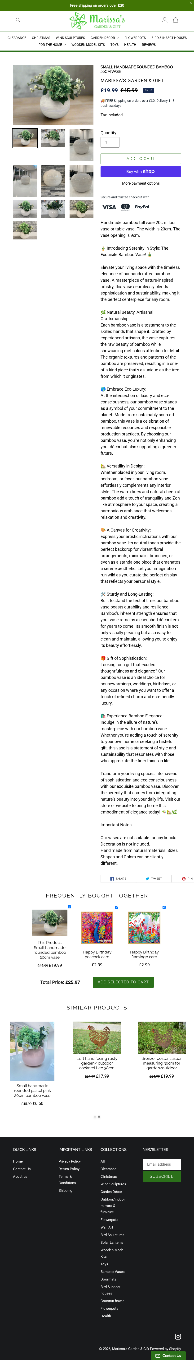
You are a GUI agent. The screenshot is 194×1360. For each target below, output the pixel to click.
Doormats (108, 1279)
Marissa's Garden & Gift (130, 1349)
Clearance (108, 1169)
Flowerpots (109, 1220)
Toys (104, 1264)
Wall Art (107, 1227)
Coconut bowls (112, 1301)
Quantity (108, 132)
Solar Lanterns (112, 1242)
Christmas (109, 1176)
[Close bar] (191, 3)
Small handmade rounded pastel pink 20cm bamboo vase (32, 1090)
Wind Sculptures (113, 1184)
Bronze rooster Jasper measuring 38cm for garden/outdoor (161, 1063)
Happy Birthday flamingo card (144, 954)
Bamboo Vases (113, 1272)
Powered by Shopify (165, 1349)
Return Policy (69, 1169)
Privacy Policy (70, 1161)
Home (18, 1161)
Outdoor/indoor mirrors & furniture (113, 1205)
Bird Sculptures (112, 1235)
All (103, 1161)
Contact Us (22, 1169)
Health (106, 1316)
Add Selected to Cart (123, 982)
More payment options (141, 183)
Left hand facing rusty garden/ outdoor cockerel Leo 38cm (97, 1063)
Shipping (65, 1190)
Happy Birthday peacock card (97, 954)
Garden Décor (111, 1192)
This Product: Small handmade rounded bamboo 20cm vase (50, 949)
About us (20, 1176)
